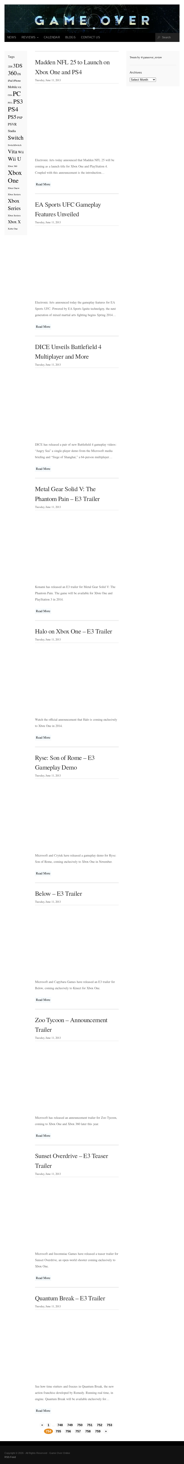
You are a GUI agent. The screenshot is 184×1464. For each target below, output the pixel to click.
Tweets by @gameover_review (146, 57)
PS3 (18, 101)
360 (12, 73)
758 (88, 1431)
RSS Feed (10, 1457)
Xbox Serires (14, 215)
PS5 (12, 116)
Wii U (14, 158)
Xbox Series (14, 204)
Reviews (27, 39)
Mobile (12, 87)
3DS (17, 65)
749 (70, 1425)
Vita (12, 151)
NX (19, 87)
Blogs (70, 37)
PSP (19, 117)
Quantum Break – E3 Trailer (70, 1298)
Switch (16, 137)
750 (80, 1425)
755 (58, 1431)
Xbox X (14, 221)
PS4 (13, 109)
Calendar (52, 37)
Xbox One (15, 176)
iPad (10, 80)
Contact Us (90, 37)
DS (19, 74)
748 (60, 1425)
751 (89, 1425)
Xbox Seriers (14, 194)
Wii (21, 151)
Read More (43, 184)
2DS (10, 66)
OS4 (10, 95)
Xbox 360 (12, 166)
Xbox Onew (14, 188)
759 (98, 1431)
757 (78, 1431)
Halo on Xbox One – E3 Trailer (73, 631)
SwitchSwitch (14, 145)
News (11, 37)
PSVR (12, 124)
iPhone (17, 80)
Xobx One (13, 228)
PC (17, 93)
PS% (10, 102)
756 (68, 1431)
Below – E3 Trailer (58, 893)
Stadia (12, 131)
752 (99, 1425)
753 (109, 1425)
